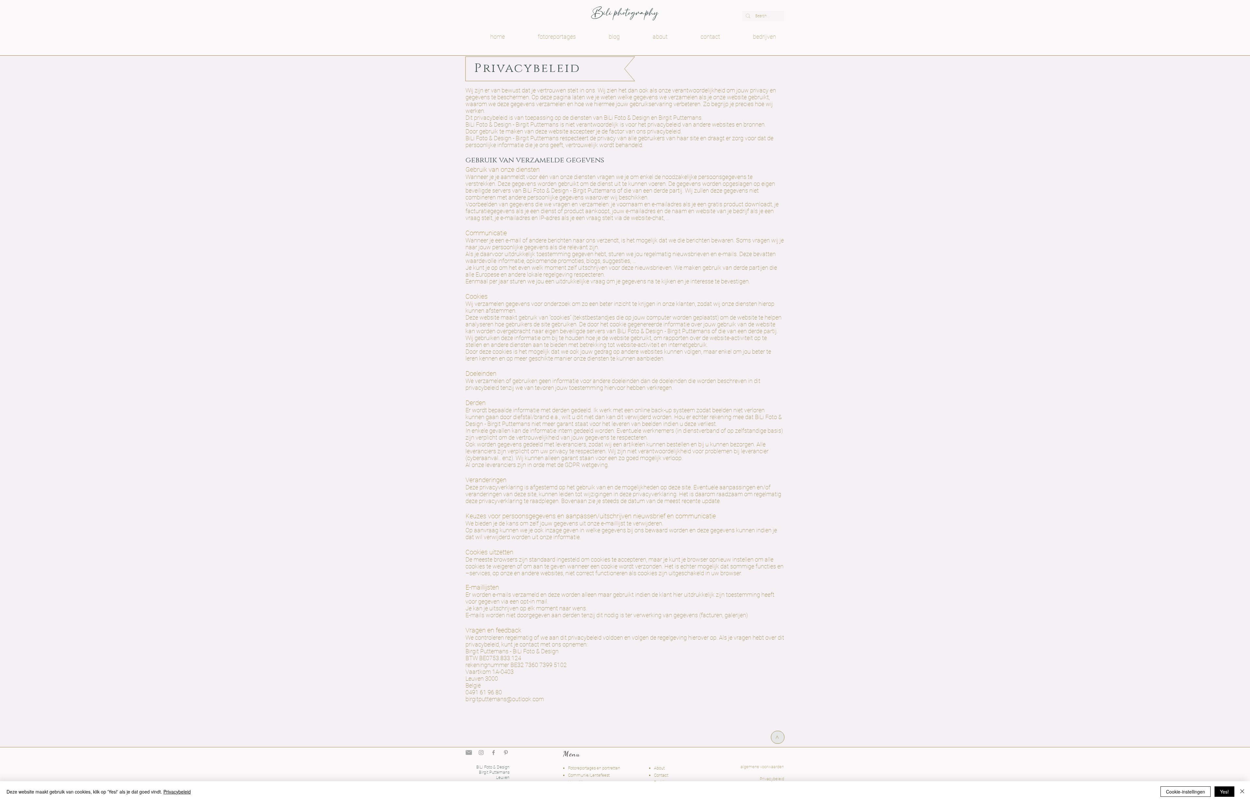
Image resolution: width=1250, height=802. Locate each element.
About (659, 768)
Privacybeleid (177, 791)
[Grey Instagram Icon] (481, 752)
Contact (661, 775)
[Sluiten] (1242, 791)
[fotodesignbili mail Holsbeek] (468, 752)
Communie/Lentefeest (589, 775)
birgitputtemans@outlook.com (504, 699)
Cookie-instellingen (1185, 791)
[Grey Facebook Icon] (493, 752)
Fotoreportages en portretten (594, 768)
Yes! (1224, 791)
